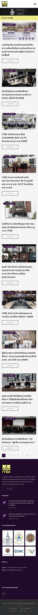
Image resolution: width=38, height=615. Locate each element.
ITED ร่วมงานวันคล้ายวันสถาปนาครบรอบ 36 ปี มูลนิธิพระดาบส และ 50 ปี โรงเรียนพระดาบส (17, 182)
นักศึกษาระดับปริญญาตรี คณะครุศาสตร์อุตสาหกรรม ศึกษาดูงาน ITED (18, 227)
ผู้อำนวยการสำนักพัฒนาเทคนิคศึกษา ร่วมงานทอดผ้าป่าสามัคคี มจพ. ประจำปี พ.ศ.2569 (19, 356)
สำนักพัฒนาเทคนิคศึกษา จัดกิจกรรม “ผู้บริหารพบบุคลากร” (18, 440)
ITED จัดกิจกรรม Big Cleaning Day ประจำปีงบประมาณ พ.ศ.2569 (14, 138)
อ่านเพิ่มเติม (10, 61)
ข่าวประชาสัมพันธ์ (9, 24)
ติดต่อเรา (13, 611)
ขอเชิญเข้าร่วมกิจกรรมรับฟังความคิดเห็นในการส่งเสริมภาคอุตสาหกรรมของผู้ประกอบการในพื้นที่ (18, 50)
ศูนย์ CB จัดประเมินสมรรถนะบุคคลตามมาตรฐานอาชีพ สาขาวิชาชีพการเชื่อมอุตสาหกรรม (17, 272)
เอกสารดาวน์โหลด (25, 608)
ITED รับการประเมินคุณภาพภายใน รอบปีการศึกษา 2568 (17, 314)
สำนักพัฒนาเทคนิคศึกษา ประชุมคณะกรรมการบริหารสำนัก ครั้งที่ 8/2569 (16, 94)
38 (27, 455)
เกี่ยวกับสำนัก (23, 611)
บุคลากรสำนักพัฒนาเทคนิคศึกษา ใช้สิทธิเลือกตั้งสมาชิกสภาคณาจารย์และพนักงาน (17, 399)
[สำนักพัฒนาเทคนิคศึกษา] (4, 4)
